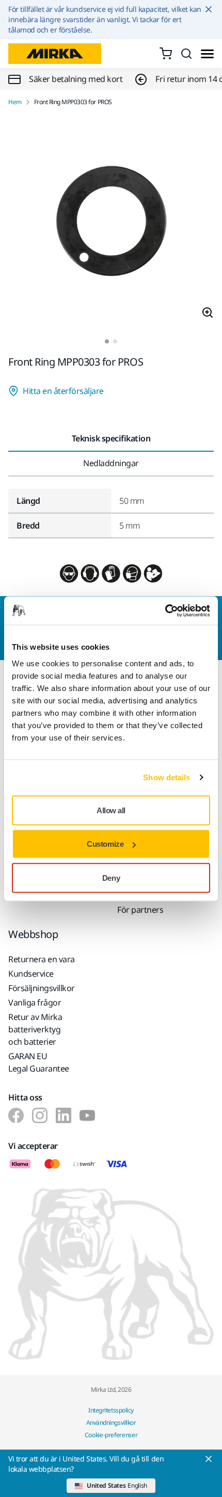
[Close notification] (208, 9)
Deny (111, 877)
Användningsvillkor (111, 1422)
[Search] (186, 53)
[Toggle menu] (207, 54)
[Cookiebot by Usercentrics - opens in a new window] (165, 610)
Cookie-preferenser (111, 1434)
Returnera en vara (41, 959)
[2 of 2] (115, 341)
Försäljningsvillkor (41, 988)
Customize (105, 844)
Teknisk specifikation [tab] (111, 438)
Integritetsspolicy (110, 1410)
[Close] (208, 1459)
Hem (15, 102)
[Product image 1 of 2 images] (111, 223)
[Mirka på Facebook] (16, 1115)
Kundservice (31, 973)
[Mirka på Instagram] (39, 1115)
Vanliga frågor (34, 1002)
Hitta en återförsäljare (63, 391)
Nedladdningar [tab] (111, 463)
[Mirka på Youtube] (87, 1115)
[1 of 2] (107, 341)
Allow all (111, 809)
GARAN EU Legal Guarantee (38, 1062)
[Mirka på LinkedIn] (63, 1115)
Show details (166, 777)
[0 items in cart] (166, 53)
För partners (140, 909)
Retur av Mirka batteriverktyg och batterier (35, 1029)
